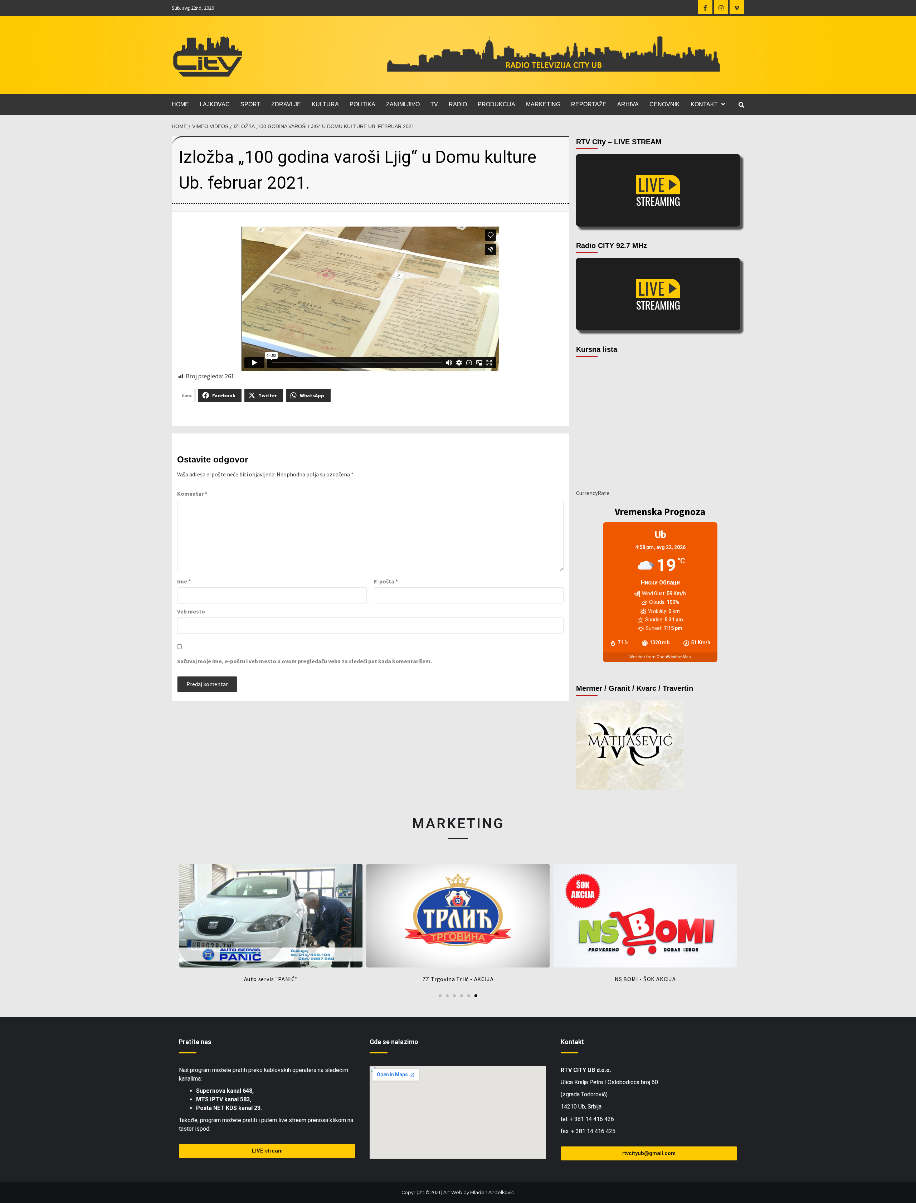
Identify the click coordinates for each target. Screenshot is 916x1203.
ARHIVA (628, 104)
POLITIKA (362, 104)
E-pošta (386, 581)
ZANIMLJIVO (403, 104)
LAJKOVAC (215, 104)
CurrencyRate (592, 492)
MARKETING (543, 104)
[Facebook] (705, 7)
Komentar (192, 493)
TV (434, 104)
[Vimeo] (737, 7)
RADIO (458, 104)
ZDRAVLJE (286, 104)
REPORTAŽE (588, 104)
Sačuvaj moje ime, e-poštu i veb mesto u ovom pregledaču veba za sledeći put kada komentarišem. (304, 661)
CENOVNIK (664, 104)
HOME (180, 104)
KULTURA (325, 104)
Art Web (452, 1192)
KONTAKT (704, 104)
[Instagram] (721, 7)
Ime (184, 581)
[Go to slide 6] (475, 995)
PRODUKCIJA (496, 104)
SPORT (250, 104)
